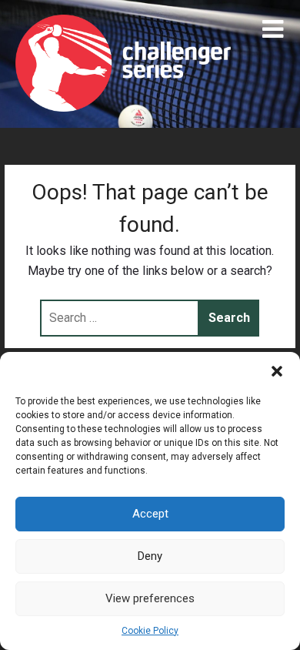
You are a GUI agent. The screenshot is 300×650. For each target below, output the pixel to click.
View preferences (150, 598)
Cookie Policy (150, 630)
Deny (150, 556)
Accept (150, 514)
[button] (277, 371)
